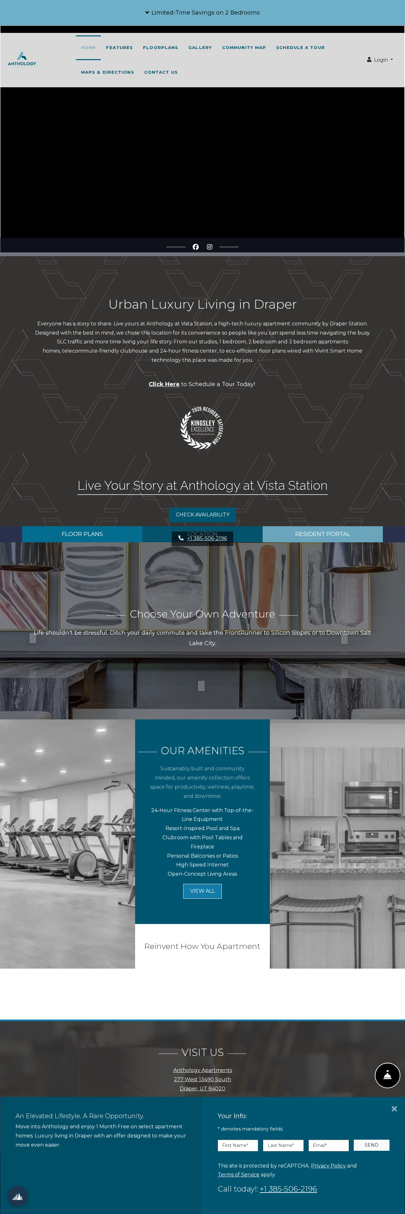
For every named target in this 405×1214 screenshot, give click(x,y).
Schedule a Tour (300, 47)
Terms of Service (238, 1174)
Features (119, 47)
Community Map (244, 47)
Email (320, 1145)
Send (371, 1145)
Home (88, 47)
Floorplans (160, 47)
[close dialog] (394, 1109)
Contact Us (161, 72)
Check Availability (202, 515)
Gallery (200, 47)
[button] (202, 12)
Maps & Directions (107, 72)
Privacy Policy (328, 1165)
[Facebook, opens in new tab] (195, 247)
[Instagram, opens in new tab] (209, 247)
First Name (235, 1145)
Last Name (281, 1145)
